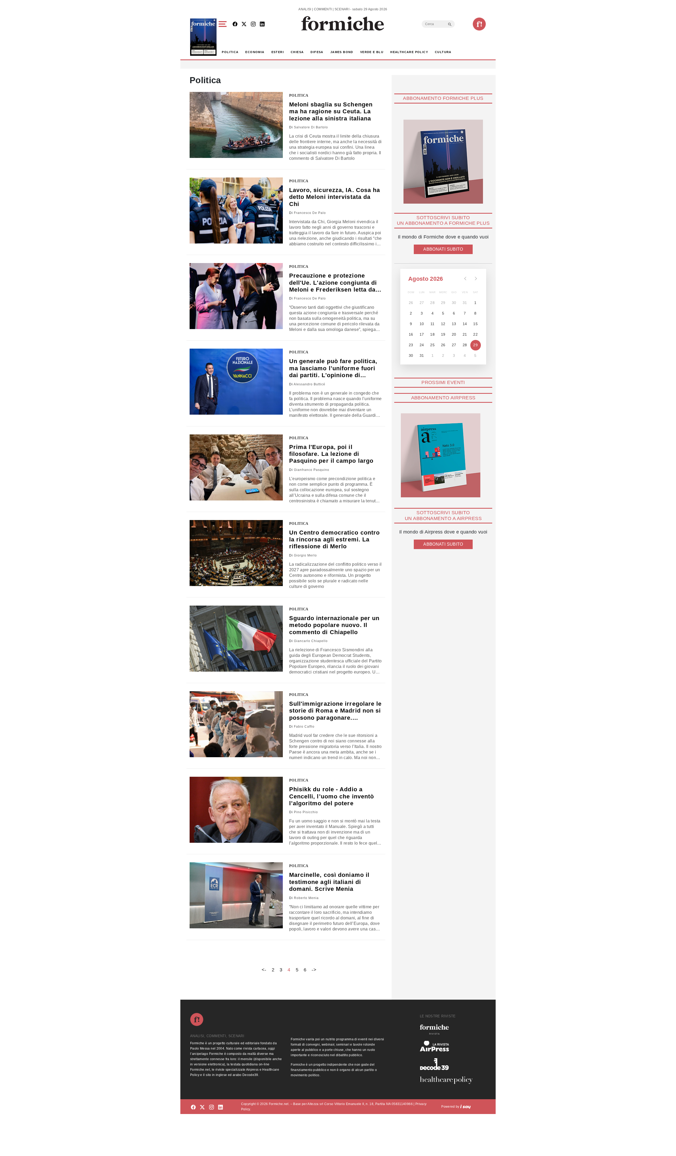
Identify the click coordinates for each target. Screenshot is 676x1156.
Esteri (277, 52)
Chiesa (297, 52)
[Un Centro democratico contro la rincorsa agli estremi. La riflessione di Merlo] (236, 553)
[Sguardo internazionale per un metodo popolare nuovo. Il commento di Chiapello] (236, 639)
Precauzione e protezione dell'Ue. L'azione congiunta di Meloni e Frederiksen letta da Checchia (333, 282)
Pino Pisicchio (306, 812)
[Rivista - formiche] (448, 1029)
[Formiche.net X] (244, 24)
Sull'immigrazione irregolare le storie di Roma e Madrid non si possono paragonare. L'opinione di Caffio (335, 710)
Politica (230, 52)
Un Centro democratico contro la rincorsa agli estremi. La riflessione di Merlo (334, 539)
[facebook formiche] (193, 1107)
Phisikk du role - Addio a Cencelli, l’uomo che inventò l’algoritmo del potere (331, 796)
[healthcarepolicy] (448, 1080)
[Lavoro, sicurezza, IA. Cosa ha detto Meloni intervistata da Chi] (236, 210)
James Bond (341, 52)
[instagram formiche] (211, 1107)
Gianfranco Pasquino (311, 470)
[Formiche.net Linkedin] (262, 24)
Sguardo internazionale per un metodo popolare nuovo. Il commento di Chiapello (334, 625)
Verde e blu (371, 52)
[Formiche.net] (479, 24)
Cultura (443, 52)
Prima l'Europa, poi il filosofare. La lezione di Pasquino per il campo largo (331, 454)
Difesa (317, 52)
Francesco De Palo (310, 213)
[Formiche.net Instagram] (253, 24)
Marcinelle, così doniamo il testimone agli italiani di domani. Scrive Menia (329, 882)
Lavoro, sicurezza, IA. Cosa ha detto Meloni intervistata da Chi (334, 197)
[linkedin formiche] (220, 1107)
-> (314, 969)
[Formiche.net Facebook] (235, 24)
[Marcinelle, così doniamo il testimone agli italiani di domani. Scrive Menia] (236, 895)
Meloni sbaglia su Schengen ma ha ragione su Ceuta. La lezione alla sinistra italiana (331, 111)
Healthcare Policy (409, 52)
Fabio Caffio (304, 726)
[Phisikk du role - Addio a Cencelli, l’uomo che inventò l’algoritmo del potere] (236, 810)
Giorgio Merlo (305, 555)
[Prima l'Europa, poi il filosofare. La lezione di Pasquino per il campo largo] (236, 467)
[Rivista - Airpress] (448, 1046)
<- (264, 969)
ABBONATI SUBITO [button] (443, 249)
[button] (224, 37)
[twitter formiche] (202, 1107)
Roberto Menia (306, 898)
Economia (254, 52)
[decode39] (448, 1064)
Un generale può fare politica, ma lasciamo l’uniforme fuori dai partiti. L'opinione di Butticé (333, 368)
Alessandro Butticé (309, 384)
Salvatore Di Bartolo (311, 127)
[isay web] (465, 1106)
